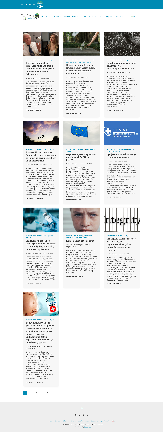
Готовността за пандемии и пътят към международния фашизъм (121, 66)
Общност (66, 17)
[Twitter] (26, 4)
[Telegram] (34, 4)
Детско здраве (88, 236)
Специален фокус (105, 17)
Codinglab (87, 427)
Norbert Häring (33, 164)
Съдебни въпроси (83, 421)
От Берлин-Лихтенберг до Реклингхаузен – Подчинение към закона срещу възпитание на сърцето (121, 244)
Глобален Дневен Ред (114, 60)
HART (111, 161)
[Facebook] (22, 4)
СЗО (133, 60)
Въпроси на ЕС (71, 149)
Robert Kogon (73, 164)
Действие (58, 421)
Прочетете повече (34, 110)
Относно (50, 421)
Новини (73, 421)
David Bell (112, 72)
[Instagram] (30, 4)
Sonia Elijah (72, 77)
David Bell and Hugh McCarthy (78, 245)
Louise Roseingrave (34, 253)
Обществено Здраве (84, 62)
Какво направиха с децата (80, 241)
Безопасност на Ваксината (36, 60)
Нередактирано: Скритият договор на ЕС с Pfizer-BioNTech (81, 157)
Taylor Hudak (32, 78)
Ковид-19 (51, 60)
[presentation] (41, 44)
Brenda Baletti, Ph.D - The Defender (40, 346)
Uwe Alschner (113, 254)
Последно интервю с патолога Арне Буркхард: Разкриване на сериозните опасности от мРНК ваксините (40, 68)
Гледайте (107, 421)
